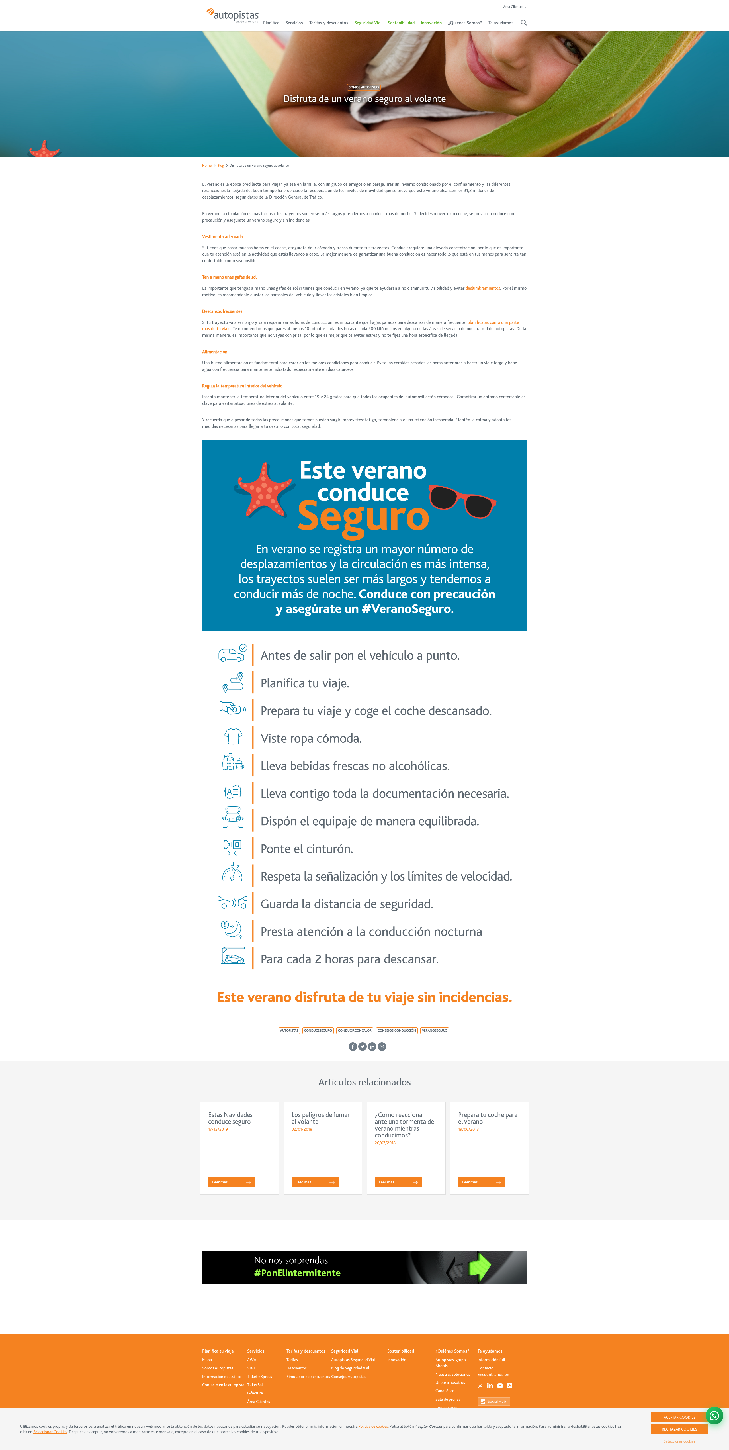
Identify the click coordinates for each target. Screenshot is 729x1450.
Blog (220, 165)
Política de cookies (373, 1426)
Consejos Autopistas (348, 1376)
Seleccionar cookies (679, 1441)
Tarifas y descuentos (305, 1351)
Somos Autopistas (364, 87)
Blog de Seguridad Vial (350, 1368)
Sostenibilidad (401, 22)
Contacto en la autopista (223, 1384)
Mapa (207, 1359)
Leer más (220, 1181)
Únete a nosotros (450, 1382)
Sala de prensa (447, 1399)
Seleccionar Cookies (50, 1431)
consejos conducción (397, 1030)
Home (207, 165)
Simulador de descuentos (308, 1376)
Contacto (485, 1368)
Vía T (251, 1368)
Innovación (431, 22)
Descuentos (296, 1368)
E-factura (255, 1393)
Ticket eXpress (259, 1376)
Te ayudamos (490, 1351)
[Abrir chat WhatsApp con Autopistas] (714, 1415)
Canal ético (444, 1390)
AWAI (252, 1359)
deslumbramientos (483, 288)
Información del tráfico (221, 1376)
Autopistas (289, 1030)
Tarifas (292, 1359)
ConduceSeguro (318, 1030)
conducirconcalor (355, 1030)
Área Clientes (258, 1401)
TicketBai (255, 1384)
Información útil (491, 1359)
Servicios (256, 1351)
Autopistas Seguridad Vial (353, 1359)
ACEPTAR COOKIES (679, 1417)
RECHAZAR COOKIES (679, 1429)
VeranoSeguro (434, 1030)
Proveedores (446, 1407)
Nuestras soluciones (452, 1374)
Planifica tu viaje (218, 1351)
